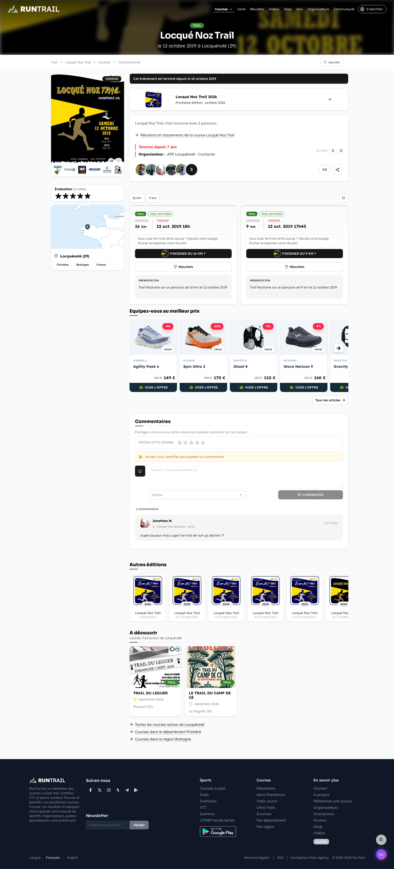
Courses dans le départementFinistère (168, 731)
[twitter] (99, 790)
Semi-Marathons (271, 794)
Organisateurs (318, 9)
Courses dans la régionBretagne (163, 739)
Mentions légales (257, 858)
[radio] (58, 196)
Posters (320, 820)
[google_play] (136, 790)
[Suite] (338, 348)
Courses (221, 9)
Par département (271, 820)
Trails (204, 794)
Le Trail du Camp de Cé (210, 695)
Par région (265, 826)
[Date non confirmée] (135, 699)
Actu (299, 9)
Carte (241, 9)
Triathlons (208, 801)
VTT (203, 807)
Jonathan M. (162, 521)
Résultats (257, 9)
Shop (288, 9)
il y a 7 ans (330, 523)
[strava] (117, 790)
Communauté (344, 9)
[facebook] (90, 790)
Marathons (266, 788)
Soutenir (321, 841)
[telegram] (127, 790)
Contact (320, 788)
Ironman (264, 814)
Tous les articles (327, 400)
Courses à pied (212, 788)
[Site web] (324, 169)
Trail (54, 62)
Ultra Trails (266, 807)
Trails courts (267, 801)
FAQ (280, 858)
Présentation (149, 280)
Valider (139, 825)
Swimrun (207, 814)
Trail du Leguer (150, 693)
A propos (321, 794)
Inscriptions (324, 814)
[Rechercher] (381, 839)
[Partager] (337, 169)
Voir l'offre (156, 387)
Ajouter (334, 62)
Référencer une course (333, 801)
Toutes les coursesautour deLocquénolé (169, 724)
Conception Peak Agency (310, 858)
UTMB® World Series (217, 820)
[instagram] (108, 790)
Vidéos (274, 9)
